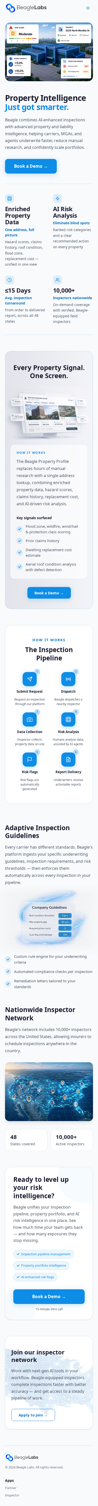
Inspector (12, 1495)
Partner (10, 1488)
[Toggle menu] (88, 8)
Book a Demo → (31, 166)
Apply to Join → (33, 1414)
